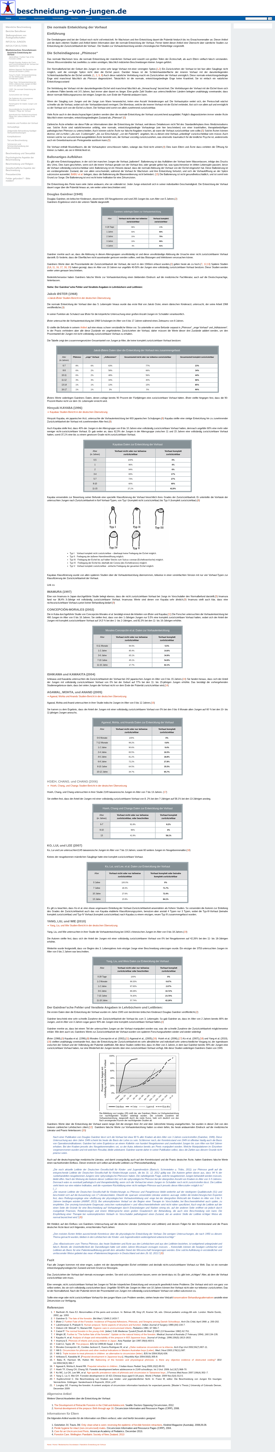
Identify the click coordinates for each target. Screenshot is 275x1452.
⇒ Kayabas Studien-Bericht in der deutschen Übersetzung (77, 412)
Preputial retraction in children (102, 1366)
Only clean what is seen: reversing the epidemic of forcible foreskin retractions (121, 1425)
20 (84, 1130)
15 (157, 174)
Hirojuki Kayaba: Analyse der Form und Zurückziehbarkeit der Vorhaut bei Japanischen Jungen (23, 64)
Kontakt (22, 18)
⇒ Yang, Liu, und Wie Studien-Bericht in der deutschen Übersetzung (82, 925)
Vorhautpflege (13, 127)
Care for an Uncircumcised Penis (71, 1431)
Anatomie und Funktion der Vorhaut (22, 123)
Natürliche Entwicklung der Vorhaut (19, 54)
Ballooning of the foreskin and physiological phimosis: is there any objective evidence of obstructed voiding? (156, 1360)
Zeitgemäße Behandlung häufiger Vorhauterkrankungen (21, 132)
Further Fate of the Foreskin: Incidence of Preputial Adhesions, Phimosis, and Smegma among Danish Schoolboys (122, 1321)
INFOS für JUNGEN (16, 42)
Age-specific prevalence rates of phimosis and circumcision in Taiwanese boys (126, 1372)
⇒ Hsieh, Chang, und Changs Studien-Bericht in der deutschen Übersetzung (87, 785)
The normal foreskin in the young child (84, 1331)
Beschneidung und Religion (19, 164)
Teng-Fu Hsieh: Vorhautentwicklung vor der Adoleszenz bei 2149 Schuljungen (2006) (22, 76)
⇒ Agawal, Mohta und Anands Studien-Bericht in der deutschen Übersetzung (86, 696)
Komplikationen (14, 137)
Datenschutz (105, 18)
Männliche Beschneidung (18, 27)
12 (205, 264)
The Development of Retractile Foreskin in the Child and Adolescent (89, 1405)
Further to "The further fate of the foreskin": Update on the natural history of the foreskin (111, 1334)
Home (8, 18)
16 (57, 267)
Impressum (39, 18)
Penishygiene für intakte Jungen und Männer (23, 105)
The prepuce (82, 1344)
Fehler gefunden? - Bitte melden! (18, 179)
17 (61, 267)
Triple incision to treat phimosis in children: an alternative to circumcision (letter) (103, 1353)
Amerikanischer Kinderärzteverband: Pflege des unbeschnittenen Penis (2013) (23, 116)
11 (53, 267)
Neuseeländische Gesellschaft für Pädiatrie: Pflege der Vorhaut (22, 110)
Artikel (83, 327)
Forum (89, 18)
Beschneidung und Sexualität (20, 153)
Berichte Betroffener (16, 31)
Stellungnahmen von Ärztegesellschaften (16, 36)
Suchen (74, 18)
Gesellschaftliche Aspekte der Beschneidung (20, 169)
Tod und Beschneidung (17, 140)
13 (208, 264)
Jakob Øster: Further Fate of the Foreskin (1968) (21, 58)
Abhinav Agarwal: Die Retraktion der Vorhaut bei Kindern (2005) (23, 70)
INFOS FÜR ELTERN (16, 46)
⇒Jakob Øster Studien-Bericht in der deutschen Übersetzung (78, 298)
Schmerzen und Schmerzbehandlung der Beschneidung (18, 146)
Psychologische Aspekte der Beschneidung (20, 158)
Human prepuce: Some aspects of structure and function (112, 1325)
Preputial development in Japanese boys (102, 1357)
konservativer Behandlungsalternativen (193, 1297)
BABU (77, 174)
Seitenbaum (58, 18)
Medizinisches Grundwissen (21, 50)
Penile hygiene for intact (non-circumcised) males (80, 1428)
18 (65, 267)
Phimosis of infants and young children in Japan (92, 1341)
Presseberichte (13, 174)
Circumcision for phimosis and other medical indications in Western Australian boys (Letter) (108, 1350)
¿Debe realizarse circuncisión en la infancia (151, 1347)
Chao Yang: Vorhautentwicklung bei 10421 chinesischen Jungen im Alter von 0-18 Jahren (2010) (23, 84)
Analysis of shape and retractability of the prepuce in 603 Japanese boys (109, 1337)
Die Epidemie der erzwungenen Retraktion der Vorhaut (21, 99)
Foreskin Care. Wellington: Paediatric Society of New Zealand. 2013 (89, 1434)
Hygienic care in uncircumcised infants (112, 1328)
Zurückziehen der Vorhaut (19, 95)
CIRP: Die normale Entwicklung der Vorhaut (22, 90)
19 (69, 267)
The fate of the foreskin (80, 1318)
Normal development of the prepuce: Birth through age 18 (83, 1408)
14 (184, 679)
